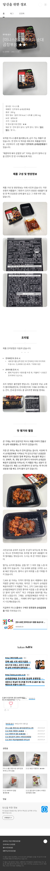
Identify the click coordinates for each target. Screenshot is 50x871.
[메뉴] (45, 4)
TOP (45, 841)
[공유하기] (5, 710)
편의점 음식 (10, 724)
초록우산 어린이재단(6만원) (11, 841)
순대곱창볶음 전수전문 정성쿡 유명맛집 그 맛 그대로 (24, 678)
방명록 (21, 13)
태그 (12, 13)
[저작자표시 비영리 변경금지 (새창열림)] (32, 699)
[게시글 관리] (8, 710)
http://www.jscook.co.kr (15, 675)
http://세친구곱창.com (13, 658)
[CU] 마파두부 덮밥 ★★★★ (15, 734)
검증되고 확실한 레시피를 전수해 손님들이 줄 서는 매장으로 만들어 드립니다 (25, 683)
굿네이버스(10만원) (9, 844)
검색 (40, 4)
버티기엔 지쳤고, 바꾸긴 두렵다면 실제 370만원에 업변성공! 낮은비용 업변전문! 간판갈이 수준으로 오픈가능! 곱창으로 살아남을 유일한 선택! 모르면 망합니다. (17, 666)
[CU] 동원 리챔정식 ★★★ (14, 731)
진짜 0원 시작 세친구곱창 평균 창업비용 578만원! (18, 661)
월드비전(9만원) (8, 847)
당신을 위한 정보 (14, 4)
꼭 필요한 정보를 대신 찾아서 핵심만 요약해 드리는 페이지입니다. (19, 811)
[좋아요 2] (11, 703)
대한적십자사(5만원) (9, 851)
